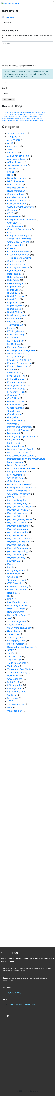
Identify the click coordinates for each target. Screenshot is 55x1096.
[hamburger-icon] (51, 3)
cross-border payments (19, 257)
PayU (10, 567)
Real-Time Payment (17, 602)
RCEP (10, 599)
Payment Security (16, 557)
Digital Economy (15, 296)
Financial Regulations (18, 366)
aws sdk (11, 171)
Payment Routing (16, 554)
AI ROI (10, 143)
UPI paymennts (15, 688)
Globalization (14, 414)
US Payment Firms (16, 691)
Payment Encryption (17, 509)
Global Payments (15, 407)
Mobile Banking (15, 462)
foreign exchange (16, 388)
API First (11, 149)
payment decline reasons (20, 506)
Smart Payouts (14, 631)
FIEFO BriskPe (14, 356)
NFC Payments (14, 474)
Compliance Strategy (18, 235)
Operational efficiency (18, 494)
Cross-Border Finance (18, 254)
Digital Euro (13, 299)
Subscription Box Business (20, 647)
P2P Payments (14, 497)
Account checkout (16, 133)
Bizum (10, 175)
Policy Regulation (16, 570)
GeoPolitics (13, 398)
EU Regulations (15, 340)
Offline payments (16, 478)
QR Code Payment (16, 580)
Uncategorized (14, 679)
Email (4, 88)
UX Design (12, 698)
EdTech (11, 328)
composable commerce (19, 238)
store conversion (15, 643)
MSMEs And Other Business (21, 468)
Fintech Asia (13, 372)
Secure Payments (16, 624)
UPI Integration (14, 685)
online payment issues (18, 484)
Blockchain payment (17, 178)
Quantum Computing (17, 586)
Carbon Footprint (16, 194)
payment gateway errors (19, 519)
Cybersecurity (14, 270)
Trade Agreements (16, 663)
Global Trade (13, 411)
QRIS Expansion (15, 583)
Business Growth (15, 187)
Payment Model (15, 535)
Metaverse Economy (17, 452)
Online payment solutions (20, 487)
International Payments (18, 430)
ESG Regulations (15, 331)
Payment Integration (17, 529)
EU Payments (14, 337)
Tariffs (10, 653)
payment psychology (18, 551)
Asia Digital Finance (17, 165)
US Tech (11, 694)
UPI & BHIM (13, 682)
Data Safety (13, 280)
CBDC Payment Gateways (20, 206)
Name (4, 82)
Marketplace (13, 442)
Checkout (12, 222)
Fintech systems (15, 382)
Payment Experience (17, 513)
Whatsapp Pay (14, 710)
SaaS (9, 618)
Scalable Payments (16, 621)
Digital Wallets (14, 312)
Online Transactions (17, 490)
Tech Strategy (14, 656)
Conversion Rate (15, 245)
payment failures (15, 516)
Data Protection (15, 277)
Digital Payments (15, 305)
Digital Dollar (14, 293)
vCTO (10, 701)
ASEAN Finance (15, 162)
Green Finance (14, 420)
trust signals (13, 675)
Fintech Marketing (16, 376)
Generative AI (14, 395)
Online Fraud (13, 481)
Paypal (10, 564)
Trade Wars (13, 666)
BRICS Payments (15, 181)
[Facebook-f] (4, 1016)
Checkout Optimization (19, 229)
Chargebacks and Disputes (21, 219)
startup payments (16, 640)
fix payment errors (16, 385)
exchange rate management (21, 350)
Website (5, 94)
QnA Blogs (12, 576)
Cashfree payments (17, 200)
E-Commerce (14, 318)
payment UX (13, 560)
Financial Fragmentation (19, 363)
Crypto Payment (15, 261)
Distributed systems (17, 315)
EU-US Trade (14, 344)
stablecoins (13, 634)
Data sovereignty (16, 283)
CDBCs (11, 213)
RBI (9, 596)
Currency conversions (18, 267)
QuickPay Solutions (17, 589)
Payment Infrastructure (18, 525)
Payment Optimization (18, 538)
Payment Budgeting (17, 503)
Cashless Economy (16, 203)
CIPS (9, 232)
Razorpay (12, 592)
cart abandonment (16, 197)
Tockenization (14, 659)
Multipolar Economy (17, 471)
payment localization (17, 532)
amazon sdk (13, 146)
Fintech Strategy (15, 379)
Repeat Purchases (16, 608)
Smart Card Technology (19, 627)
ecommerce (13, 321)
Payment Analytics (16, 500)
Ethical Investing (15, 334)
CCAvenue (12, 210)
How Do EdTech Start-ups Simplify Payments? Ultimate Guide (22, 114)
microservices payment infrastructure (26, 458)
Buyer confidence (16, 191)
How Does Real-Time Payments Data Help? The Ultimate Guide (22, 118)
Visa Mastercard (15, 704)
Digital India (13, 302)
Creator (11, 248)
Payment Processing (17, 548)
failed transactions (16, 353)
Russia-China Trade (17, 615)
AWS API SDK (14, 168)
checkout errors (15, 226)
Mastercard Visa (15, 446)
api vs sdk (12, 152)
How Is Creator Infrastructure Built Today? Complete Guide (21, 116)
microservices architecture (20, 455)
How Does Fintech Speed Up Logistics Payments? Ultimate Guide (23, 112)
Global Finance (14, 404)
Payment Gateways (17, 522)
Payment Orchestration (19, 541)
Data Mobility (14, 273)
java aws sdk (13, 433)
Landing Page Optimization (21, 436)
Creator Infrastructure (18, 251)
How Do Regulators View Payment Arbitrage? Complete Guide (22, 120)
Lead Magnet (14, 439)
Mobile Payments (16, 465)
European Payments (17, 347)
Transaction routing (17, 672)
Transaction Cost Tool (18, 669)
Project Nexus (14, 573)
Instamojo (12, 423)
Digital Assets (14, 286)
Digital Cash (13, 289)
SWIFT (10, 650)
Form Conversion (16, 391)
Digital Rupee (14, 309)
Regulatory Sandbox (17, 605)
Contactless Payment (18, 242)
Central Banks (14, 216)
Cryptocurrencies (16, 264)
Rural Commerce (15, 612)
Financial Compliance (18, 360)
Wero (10, 707)
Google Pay (13, 417)
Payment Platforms (17, 545)
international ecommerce (19, 427)
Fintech (11, 369)
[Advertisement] (27, 829)
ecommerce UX (15, 324)
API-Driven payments (18, 155)
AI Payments (13, 139)
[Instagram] (12, 1016)
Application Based (16, 159)
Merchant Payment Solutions (21, 449)
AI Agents (12, 136)
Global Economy (15, 401)
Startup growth (15, 637)
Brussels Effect (14, 184)
